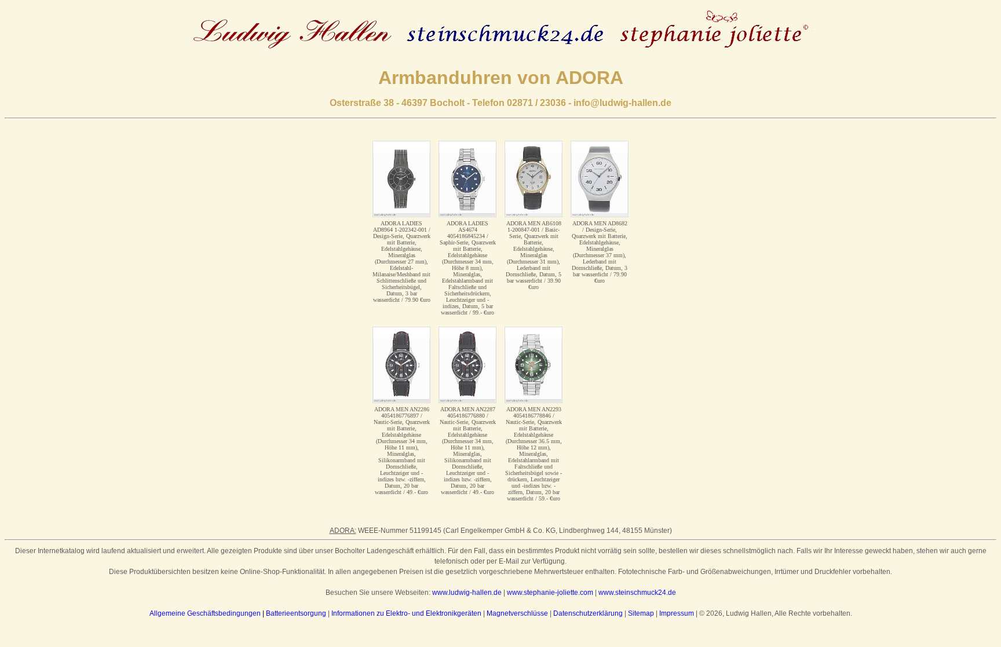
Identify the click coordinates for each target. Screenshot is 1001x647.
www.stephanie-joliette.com (550, 592)
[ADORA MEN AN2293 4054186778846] (533, 365)
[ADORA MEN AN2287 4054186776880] (467, 365)
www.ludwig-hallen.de (467, 592)
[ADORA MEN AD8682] (599, 179)
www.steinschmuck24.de (637, 592)
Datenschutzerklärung (588, 613)
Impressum (676, 613)
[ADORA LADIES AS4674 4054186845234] (467, 179)
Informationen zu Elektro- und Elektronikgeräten (406, 613)
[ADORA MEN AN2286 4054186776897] (401, 365)
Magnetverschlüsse (517, 613)
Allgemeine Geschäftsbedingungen (205, 613)
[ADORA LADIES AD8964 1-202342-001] (401, 179)
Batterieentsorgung (296, 613)
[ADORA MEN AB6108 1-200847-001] (533, 179)
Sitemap (641, 613)
